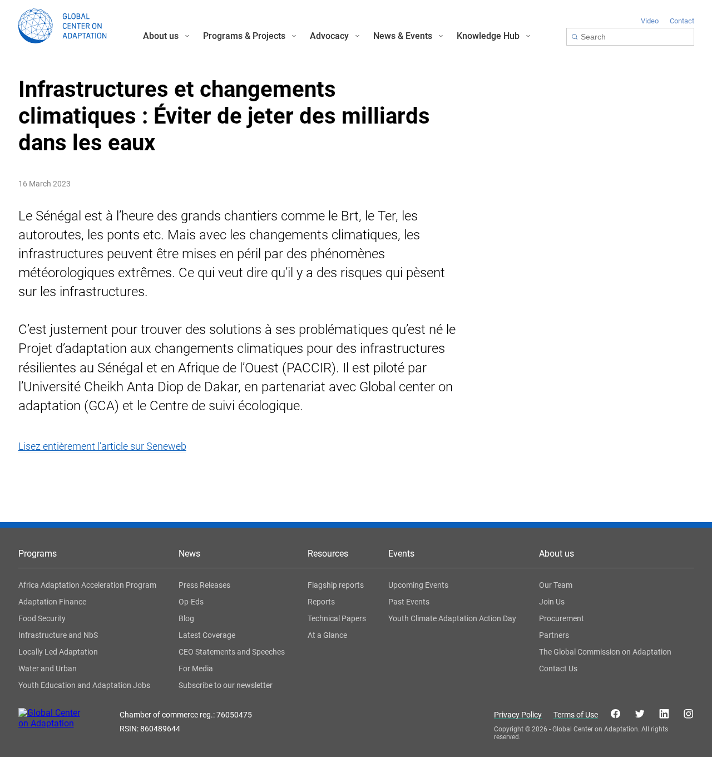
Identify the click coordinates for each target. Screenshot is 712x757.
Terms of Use (575, 715)
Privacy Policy (518, 715)
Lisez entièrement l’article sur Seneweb (102, 446)
